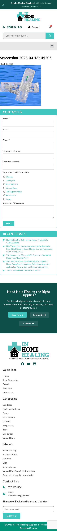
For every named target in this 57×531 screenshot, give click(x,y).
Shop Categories (10, 380)
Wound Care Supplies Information (19, 471)
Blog (5, 462)
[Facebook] (22, 363)
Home (6, 375)
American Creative (28, 528)
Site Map (7, 458)
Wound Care (9, 438)
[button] (52, 46)
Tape (5, 429)
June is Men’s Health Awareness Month (23, 270)
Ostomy (7, 421)
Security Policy (10, 454)
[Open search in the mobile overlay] (28, 36)
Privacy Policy (9, 450)
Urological (8, 433)
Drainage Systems (11, 409)
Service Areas (9, 466)
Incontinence (9, 417)
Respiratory (8, 425)
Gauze (6, 413)
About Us (7, 388)
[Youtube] (28, 363)
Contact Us (8, 392)
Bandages (7, 404)
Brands (6, 384)
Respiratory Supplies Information (18, 475)
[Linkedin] (34, 363)
